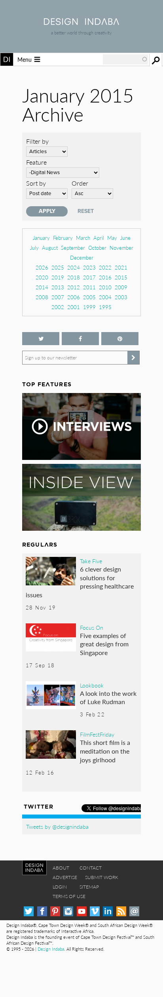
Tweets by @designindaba (57, 826)
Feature (36, 162)
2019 (57, 277)
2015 (121, 277)
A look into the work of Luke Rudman (108, 697)
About (61, 867)
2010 (105, 287)
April (98, 237)
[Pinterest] (55, 911)
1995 (105, 307)
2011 (89, 287)
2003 (121, 297)
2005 (89, 297)
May (112, 237)
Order (80, 183)
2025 (57, 267)
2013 (57, 287)
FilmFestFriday (97, 734)
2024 (73, 267)
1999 (89, 307)
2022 (105, 267)
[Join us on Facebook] (80, 338)
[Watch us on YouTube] (82, 911)
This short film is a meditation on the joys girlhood (105, 751)
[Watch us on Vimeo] (95, 911)
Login (60, 886)
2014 (42, 287)
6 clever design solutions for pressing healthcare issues (80, 581)
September (73, 247)
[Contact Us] (134, 911)
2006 (73, 297)
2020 (42, 277)
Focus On (91, 627)
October (97, 247)
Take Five (91, 561)
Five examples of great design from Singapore (104, 644)
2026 (42, 267)
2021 (121, 267)
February (63, 237)
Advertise (65, 877)
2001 (73, 307)
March (83, 237)
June (125, 237)
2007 (57, 297)
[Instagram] (68, 911)
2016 (105, 277)
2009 (121, 287)
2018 (73, 277)
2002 (57, 307)
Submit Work (101, 877)
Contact (91, 867)
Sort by (36, 183)
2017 (89, 277)
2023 (89, 267)
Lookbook (92, 685)
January (41, 237)
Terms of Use (69, 896)
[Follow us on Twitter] (40, 338)
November (121, 247)
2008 (42, 297)
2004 (105, 297)
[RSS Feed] (121, 911)
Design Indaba (51, 949)
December (81, 257)
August (50, 247)
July (34, 247)
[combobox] (125, 59)
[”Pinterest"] (119, 338)
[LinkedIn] (108, 911)
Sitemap (89, 886)
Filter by (37, 141)
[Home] (81, 22)
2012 (73, 287)
